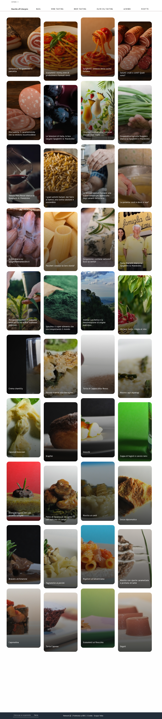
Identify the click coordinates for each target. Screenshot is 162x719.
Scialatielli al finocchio (93, 642)
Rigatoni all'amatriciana (93, 578)
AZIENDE (127, 9)
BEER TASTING (80, 9)
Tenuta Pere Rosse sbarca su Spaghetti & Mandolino (21, 197)
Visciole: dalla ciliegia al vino (133, 329)
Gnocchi (86, 452)
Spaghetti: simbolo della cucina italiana (97, 70)
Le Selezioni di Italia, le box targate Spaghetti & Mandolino (60, 137)
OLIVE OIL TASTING (105, 9)
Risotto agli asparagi (129, 392)
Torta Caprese (52, 646)
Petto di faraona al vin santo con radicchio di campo (59, 518)
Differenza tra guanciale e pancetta (20, 70)
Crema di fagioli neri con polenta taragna (20, 514)
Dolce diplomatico (128, 519)
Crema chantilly (16, 388)
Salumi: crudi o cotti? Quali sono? (132, 74)
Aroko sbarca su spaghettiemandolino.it (19, 260)
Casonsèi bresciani (17, 452)
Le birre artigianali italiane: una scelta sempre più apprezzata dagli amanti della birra (97, 196)
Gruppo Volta (98, 716)
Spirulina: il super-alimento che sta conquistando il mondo (60, 327)
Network (14, 2)
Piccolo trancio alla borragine (59, 392)
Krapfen (49, 456)
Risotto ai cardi (90, 515)
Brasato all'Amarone (18, 578)
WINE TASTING (57, 9)
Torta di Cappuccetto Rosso (95, 388)
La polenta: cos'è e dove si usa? (134, 202)
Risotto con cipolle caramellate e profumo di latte (134, 581)
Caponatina (14, 642)
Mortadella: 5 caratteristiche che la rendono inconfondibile (22, 133)
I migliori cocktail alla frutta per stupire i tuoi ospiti (97, 133)
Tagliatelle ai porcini (55, 583)
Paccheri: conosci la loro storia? (60, 265)
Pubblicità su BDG (79, 716)
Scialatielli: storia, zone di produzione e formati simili (58, 74)
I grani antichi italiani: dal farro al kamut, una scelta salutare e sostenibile (60, 200)
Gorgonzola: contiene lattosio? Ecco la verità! (97, 260)
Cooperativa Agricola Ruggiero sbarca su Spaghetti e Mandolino (135, 137)
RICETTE (145, 9)
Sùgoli (123, 646)
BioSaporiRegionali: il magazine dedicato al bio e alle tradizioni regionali (23, 322)
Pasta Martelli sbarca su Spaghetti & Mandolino (131, 264)
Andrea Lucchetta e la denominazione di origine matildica (94, 322)
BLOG (38, 9)
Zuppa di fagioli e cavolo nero (133, 456)
